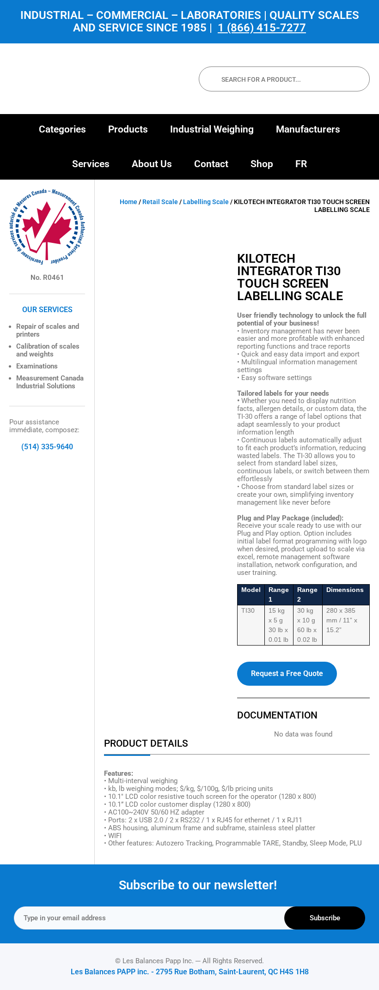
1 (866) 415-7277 (262, 27)
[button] (62, 129)
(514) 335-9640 (47, 446)
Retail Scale (160, 201)
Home (128, 201)
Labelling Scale (206, 201)
